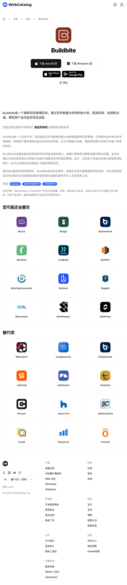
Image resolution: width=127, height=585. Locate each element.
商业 (28, 18)
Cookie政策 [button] (93, 551)
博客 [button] (89, 515)
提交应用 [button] (49, 515)
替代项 (8, 332)
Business (15, 184)
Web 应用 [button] (50, 478)
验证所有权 (41, 127)
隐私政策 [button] (92, 546)
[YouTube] (14, 472)
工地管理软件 (50, 184)
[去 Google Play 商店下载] (73, 74)
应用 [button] (89, 468)
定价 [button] (89, 504)
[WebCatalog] (5, 463)
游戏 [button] (89, 473)
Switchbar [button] (50, 484)
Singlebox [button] (50, 489)
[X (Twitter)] (4, 472)
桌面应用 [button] (49, 468)
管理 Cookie (8, 487)
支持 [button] (89, 509)
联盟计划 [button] (92, 520)
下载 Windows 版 (81, 63)
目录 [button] (89, 478)
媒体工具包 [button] (51, 551)
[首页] (17, 4)
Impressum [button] (51, 577)
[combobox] (21, 479)
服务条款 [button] (49, 566)
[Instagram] (20, 472)
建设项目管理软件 (32, 184)
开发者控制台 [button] (52, 504)
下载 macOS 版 (48, 63)
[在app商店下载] (52, 74)
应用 (15, 18)
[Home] (4, 19)
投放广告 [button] (49, 520)
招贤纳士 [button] (49, 546)
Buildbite (43, 18)
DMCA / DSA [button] (52, 571)
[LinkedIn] (9, 472)
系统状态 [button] (92, 525)
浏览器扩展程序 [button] (53, 473)
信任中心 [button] (92, 540)
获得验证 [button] (49, 509)
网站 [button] (65, 82)
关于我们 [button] (49, 540)
